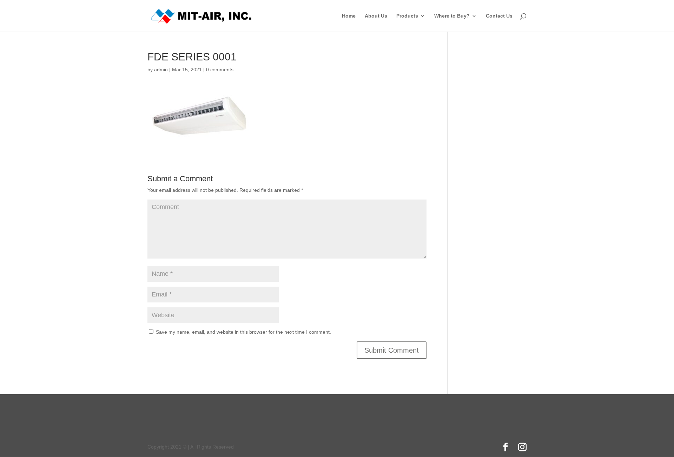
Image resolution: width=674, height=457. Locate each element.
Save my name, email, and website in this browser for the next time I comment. (243, 332)
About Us (376, 16)
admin (161, 69)
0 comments (219, 69)
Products (407, 16)
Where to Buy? (452, 16)
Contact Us (499, 16)
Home (349, 16)
